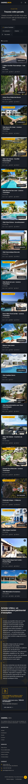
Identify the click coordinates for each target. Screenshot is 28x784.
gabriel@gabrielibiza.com (8, 770)
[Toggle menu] (25, 2)
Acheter (2, 730)
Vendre (2, 735)
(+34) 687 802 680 (7, 768)
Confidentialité (18, 779)
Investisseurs (4, 732)
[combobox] (18, 31)
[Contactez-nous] (25, 777)
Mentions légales (10, 779)
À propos (3, 737)
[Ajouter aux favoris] (25, 46)
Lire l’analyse (8, 707)
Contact (2, 739)
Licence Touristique (8, 27)
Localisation (7, 31)
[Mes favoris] (21, 2)
